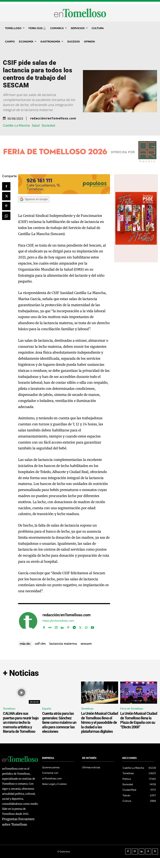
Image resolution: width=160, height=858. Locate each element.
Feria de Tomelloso (131, 708)
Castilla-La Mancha (16, 125)
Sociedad (48, 125)
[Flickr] (50, 626)
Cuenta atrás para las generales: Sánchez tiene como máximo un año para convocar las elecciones (59, 722)
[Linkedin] (62, 626)
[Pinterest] (6, 206)
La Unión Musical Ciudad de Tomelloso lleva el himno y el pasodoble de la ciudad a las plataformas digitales (99, 722)
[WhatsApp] (6, 216)
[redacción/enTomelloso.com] (28, 621)
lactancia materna (63, 643)
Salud (36, 125)
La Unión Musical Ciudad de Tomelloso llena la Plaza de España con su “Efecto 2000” (138, 720)
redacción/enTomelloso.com (53, 118)
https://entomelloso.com (58, 621)
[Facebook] (6, 186)
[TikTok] (148, 851)
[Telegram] (74, 626)
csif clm (40, 643)
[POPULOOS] (64, 193)
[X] (6, 196)
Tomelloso (9, 708)
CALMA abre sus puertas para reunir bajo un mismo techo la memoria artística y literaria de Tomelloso (21, 722)
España (46, 708)
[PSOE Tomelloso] (136, 261)
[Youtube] (92, 626)
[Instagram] (56, 626)
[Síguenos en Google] (33, 207)
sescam (86, 643)
